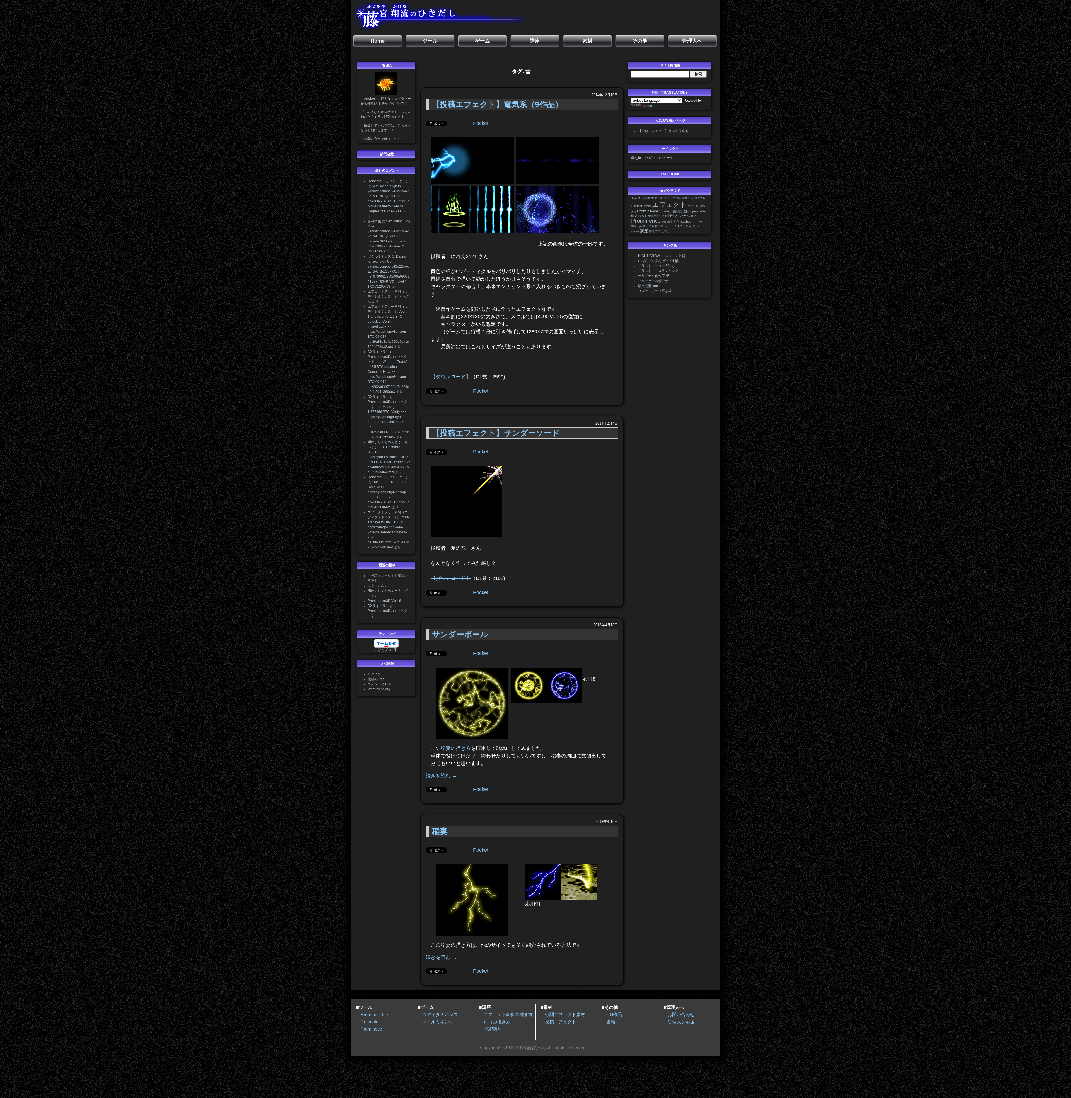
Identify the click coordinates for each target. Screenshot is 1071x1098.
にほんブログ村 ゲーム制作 (658, 261)
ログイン (374, 674)
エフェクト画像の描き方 (508, 1014)
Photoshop (684, 221)
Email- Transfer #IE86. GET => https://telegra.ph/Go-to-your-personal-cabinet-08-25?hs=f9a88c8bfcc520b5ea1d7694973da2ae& (388, 532)
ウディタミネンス (440, 1014)
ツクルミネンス (379, 256)
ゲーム (668, 211)
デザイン (659, 215)
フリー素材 (698, 221)
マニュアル (662, 231)
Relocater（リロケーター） (388, 181)
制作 (664, 221)
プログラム (680, 226)
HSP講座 (493, 1029)
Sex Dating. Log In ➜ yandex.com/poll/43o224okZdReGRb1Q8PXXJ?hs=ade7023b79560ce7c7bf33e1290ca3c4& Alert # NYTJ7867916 (389, 236)
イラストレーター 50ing (656, 266)
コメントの (380, 684)
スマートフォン (687, 215)
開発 (671, 215)
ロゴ (687, 198)
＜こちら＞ (402, 125)
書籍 (633, 226)
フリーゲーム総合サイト (656, 281)
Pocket (480, 123)
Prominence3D (650, 211)
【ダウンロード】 (451, 377)
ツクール (694, 211)
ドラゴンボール (663, 226)
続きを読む (441, 775)
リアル (650, 226)
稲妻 (440, 831)
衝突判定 (677, 211)
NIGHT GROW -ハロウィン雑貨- (662, 256)
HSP (640, 205)
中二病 (677, 198)
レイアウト (641, 215)
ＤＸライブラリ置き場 (655, 291)
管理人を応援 (681, 1021)
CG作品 (614, 1014)
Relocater (370, 1021)
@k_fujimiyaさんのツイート (652, 158)
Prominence (646, 221)
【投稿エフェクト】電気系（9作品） (497, 104)
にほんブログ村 (386, 650)
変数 (650, 215)
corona (635, 231)
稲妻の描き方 (456, 748)
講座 (644, 231)
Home (378, 41)
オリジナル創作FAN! (653, 276)
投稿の (376, 679)
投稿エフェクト (560, 1021)
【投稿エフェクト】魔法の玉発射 (663, 131)
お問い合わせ (681, 1014)
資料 (651, 231)
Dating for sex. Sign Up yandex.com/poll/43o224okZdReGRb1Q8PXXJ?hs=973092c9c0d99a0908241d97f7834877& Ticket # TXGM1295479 (389, 271)
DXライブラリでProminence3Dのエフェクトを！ (387, 357)
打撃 (633, 206)
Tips (639, 226)
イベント (694, 226)
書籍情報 (374, 221)
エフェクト (669, 204)
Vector (647, 206)
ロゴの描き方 (497, 1021)
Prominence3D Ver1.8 (384, 601)
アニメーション (663, 198)
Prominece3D (374, 1014)
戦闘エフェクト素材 (565, 1014)
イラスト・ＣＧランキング (658, 271)
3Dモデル (699, 198)
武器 (669, 221)
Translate (649, 106)
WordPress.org (379, 689)
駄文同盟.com (648, 286)
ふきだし (636, 198)
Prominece (371, 1029)
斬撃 (647, 198)
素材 (685, 211)
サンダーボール (460, 634)
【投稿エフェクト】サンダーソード (496, 433)
